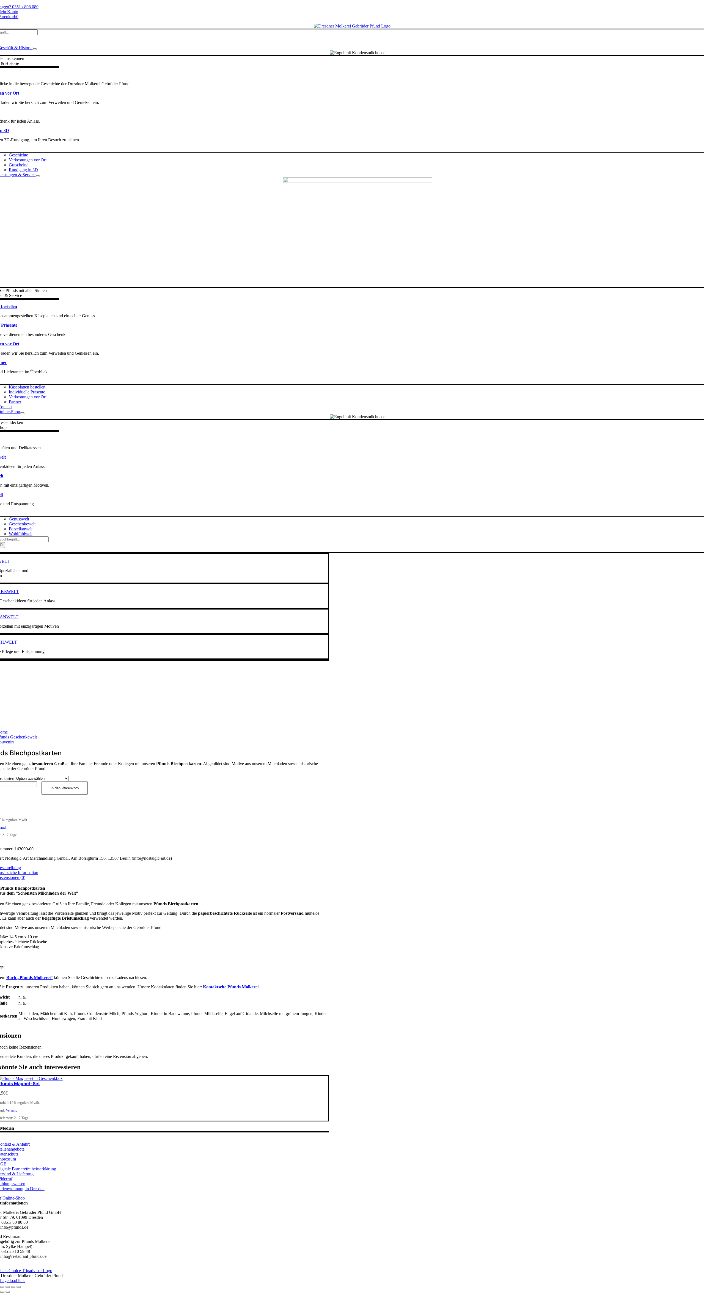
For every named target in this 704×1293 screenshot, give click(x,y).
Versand (12, 1110)
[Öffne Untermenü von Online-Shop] (22, 413)
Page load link (12, 1280)
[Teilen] (13, 1287)
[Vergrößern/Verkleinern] (2, 1287)
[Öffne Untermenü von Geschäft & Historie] (34, 49)
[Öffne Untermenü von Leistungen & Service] (37, 176)
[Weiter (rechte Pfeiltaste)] (8, 1292)
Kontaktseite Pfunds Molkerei (230, 987)
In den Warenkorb (65, 788)
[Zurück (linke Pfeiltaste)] (2, 1292)
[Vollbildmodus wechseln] (8, 1287)
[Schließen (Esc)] (18, 1287)
